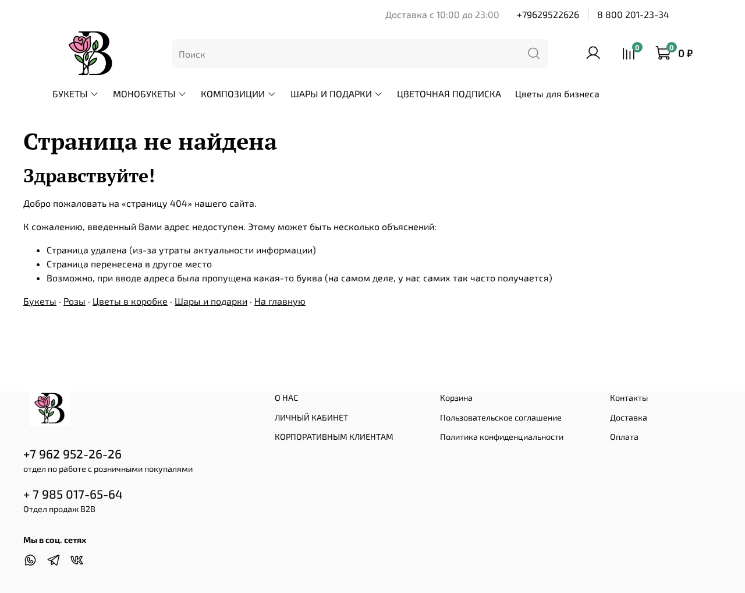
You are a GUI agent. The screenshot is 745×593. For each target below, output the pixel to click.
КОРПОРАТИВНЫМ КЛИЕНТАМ (334, 437)
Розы (74, 300)
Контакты (629, 398)
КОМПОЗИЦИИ (233, 93)
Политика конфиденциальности (501, 437)
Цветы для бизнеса (557, 93)
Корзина (456, 398)
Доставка (628, 417)
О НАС (286, 398)
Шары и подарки (211, 300)
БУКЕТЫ (70, 93)
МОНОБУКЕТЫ (144, 93)
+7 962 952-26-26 (72, 453)
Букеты (39, 300)
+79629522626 (548, 14)
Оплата (624, 437)
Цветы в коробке (130, 300)
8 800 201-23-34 (633, 14)
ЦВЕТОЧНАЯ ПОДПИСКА (449, 93)
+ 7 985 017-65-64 (73, 493)
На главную (280, 300)
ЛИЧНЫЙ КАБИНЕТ (311, 417)
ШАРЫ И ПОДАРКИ (331, 93)
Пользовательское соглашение (501, 417)
